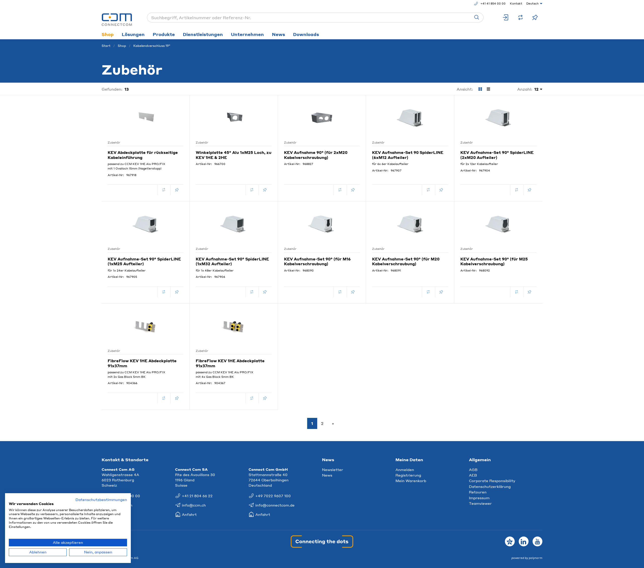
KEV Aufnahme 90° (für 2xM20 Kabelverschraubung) (315, 155)
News (278, 34)
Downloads (306, 34)
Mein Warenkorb (410, 480)
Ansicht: (465, 89)
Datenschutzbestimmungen (101, 499)
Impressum (479, 497)
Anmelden (404, 469)
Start (106, 46)
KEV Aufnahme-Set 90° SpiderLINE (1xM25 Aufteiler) (144, 261)
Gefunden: (112, 88)
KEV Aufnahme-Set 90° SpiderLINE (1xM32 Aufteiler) (232, 261)
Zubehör (114, 142)
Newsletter (332, 469)
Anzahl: (524, 88)
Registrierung (408, 475)
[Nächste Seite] (332, 423)
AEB (473, 475)
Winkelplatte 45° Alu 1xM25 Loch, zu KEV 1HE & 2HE (233, 155)
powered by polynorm (526, 558)
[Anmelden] (506, 17)
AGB (473, 469)
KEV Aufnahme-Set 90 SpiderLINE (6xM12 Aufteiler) (407, 155)
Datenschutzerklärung (490, 486)
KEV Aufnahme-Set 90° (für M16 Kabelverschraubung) (317, 261)
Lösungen (133, 34)
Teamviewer (480, 503)
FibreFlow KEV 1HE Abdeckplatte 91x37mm (142, 363)
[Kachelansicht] (480, 89)
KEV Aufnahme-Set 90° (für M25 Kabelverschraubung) (494, 261)
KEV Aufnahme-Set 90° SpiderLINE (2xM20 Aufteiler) (497, 155)
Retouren (478, 492)
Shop (108, 34)
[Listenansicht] (488, 89)
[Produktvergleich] (520, 17)
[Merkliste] (535, 17)
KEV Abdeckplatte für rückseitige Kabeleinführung (143, 155)
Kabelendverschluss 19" (151, 46)
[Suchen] (477, 17)
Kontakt (516, 3)
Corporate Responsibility (492, 480)
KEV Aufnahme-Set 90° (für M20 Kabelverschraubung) (405, 261)
